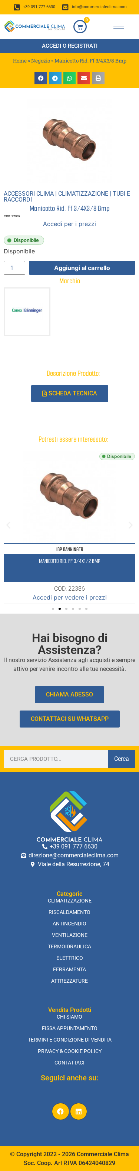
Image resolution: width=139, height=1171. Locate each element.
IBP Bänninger (69, 549)
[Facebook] (60, 1111)
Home (20, 60)
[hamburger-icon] (118, 27)
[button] (40, 78)
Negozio (40, 60)
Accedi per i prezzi (69, 223)
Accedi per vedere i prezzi (70, 597)
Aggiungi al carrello (82, 267)
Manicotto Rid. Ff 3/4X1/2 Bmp (69, 561)
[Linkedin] (78, 1111)
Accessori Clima (29, 193)
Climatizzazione (83, 193)
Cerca (121, 758)
